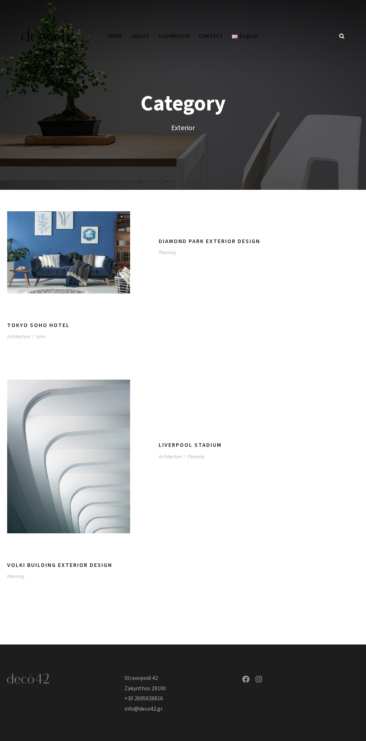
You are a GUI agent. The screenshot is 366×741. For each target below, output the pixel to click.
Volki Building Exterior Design (59, 565)
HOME (115, 36)
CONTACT (210, 36)
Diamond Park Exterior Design (209, 241)
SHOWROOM (174, 36)
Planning (167, 253)
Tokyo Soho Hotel (38, 325)
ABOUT (140, 36)
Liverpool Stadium (190, 445)
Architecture (18, 337)
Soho (41, 337)
